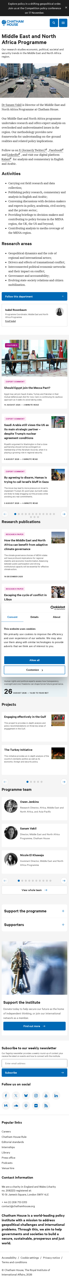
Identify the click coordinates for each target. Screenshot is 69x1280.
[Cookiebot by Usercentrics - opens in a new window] (50, 608)
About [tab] (56, 617)
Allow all (34, 660)
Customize (32, 669)
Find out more (31, 1026)
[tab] (15, 514)
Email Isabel (10, 320)
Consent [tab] (12, 617)
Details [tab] (34, 617)
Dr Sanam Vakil (12, 105)
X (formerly (32, 150)
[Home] (12, 23)
